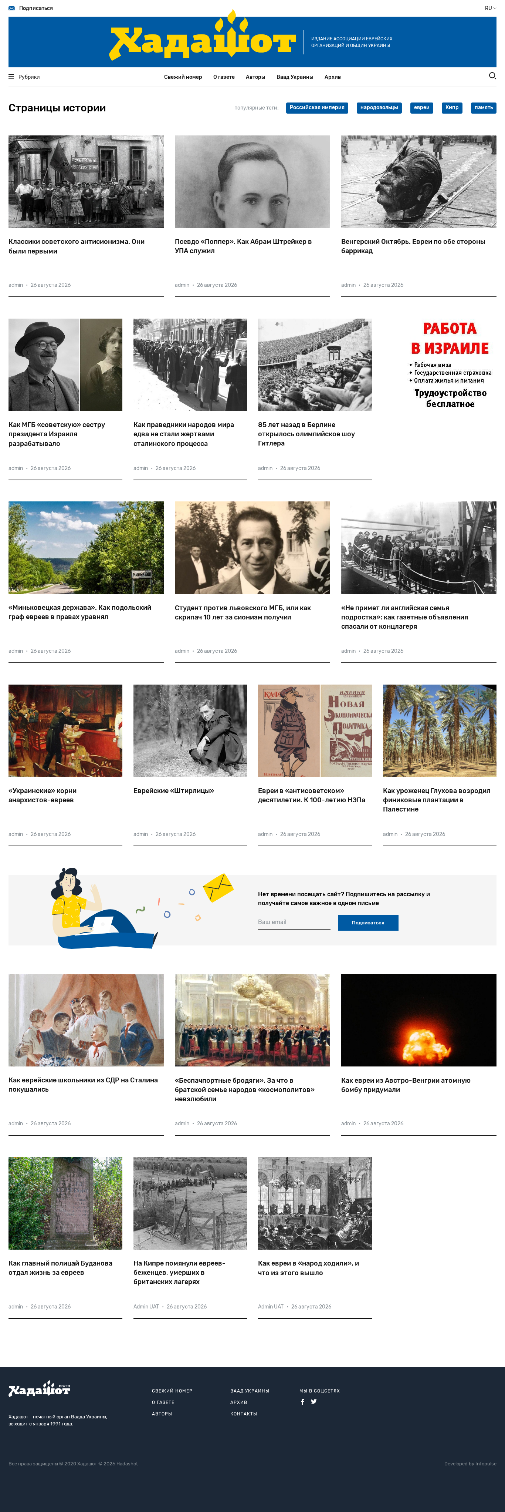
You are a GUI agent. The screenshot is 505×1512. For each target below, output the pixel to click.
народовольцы (379, 107)
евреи (422, 107)
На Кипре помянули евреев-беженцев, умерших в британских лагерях (179, 1272)
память (484, 107)
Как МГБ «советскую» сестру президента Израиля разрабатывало (57, 434)
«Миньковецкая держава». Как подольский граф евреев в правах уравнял (80, 612)
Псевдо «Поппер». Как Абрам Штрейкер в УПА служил (243, 246)
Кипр (452, 107)
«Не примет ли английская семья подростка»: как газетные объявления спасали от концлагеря (404, 617)
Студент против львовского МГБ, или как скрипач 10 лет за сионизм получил (243, 612)
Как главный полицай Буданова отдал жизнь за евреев (60, 1268)
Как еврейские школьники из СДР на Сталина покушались (83, 1084)
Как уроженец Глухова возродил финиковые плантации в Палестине (437, 800)
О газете (224, 77)
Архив (333, 77)
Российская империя (317, 107)
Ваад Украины (295, 77)
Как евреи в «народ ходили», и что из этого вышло (308, 1268)
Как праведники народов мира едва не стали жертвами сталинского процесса (183, 434)
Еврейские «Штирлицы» (173, 791)
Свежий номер (183, 77)
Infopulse (485, 1463)
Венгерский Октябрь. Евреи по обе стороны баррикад (413, 246)
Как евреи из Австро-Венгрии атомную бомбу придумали (406, 1085)
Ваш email (272, 921)
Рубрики (29, 77)
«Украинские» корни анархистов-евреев (43, 795)
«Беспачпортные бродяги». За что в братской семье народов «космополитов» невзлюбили (245, 1089)
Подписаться (36, 8)
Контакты (243, 1414)
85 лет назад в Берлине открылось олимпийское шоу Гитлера (306, 434)
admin (16, 285)
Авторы (255, 77)
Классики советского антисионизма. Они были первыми (77, 246)
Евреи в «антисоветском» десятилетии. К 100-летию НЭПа (311, 795)
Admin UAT (146, 1307)
